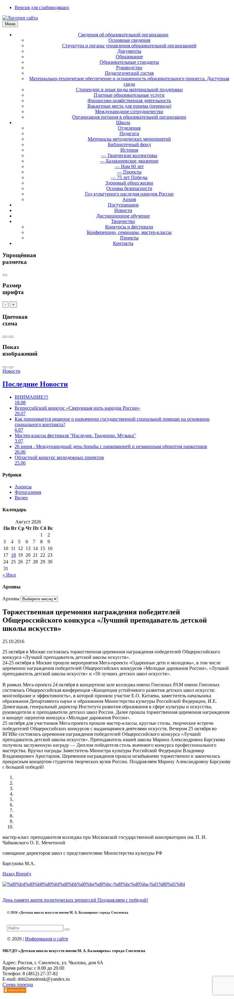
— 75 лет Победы (129, 177)
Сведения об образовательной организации (123, 34)
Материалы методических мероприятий (129, 139)
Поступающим (123, 204)
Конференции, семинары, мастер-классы (129, 232)
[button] (9, 873)
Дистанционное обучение (123, 215)
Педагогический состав (129, 73)
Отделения (129, 128)
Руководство (129, 67)
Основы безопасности (129, 188)
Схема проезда (17, 984)
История (129, 150)
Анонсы (23, 486)
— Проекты (129, 171)
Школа (123, 122)
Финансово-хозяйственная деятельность (129, 100)
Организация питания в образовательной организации (129, 117)
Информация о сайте (46, 938)
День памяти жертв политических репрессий (50, 900)
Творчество (123, 221)
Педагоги (129, 133)
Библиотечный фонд (129, 144)
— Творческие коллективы (129, 155)
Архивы (11, 598)
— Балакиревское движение (129, 161)
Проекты (129, 237)
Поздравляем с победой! (123, 900)
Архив (129, 199)
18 (13, 555)
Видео (21, 497)
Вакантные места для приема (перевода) (129, 106)
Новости (123, 210)
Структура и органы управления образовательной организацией (129, 45)
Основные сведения (129, 40)
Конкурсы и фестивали (129, 226)
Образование (129, 56)
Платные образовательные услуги (129, 95)
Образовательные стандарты (129, 62)
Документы (129, 51)
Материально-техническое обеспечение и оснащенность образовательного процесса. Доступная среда (129, 81)
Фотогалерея (28, 492)
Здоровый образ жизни (129, 182)
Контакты (123, 243)
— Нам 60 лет (129, 166)
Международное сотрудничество (129, 111)
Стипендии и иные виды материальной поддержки (129, 89)
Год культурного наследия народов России (129, 193)
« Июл (9, 574)
